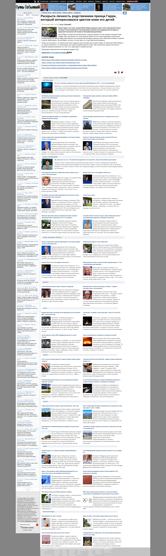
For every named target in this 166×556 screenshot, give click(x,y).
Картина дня (44, 1)
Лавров (27, 45)
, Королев (36, 27)
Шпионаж (91, 1)
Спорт (45, 446)
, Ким (30, 213)
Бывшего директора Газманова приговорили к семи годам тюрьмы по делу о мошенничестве (27, 100)
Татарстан (107, 550)
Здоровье (79, 1)
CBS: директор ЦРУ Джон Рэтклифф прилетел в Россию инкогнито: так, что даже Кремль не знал (27, 415)
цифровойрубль (29, 57)
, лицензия (20, 260)
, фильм (30, 66)
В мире (43, 552)
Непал (26, 192)
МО (26, 18)
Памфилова (28, 313)
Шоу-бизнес (71, 1)
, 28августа (28, 38)
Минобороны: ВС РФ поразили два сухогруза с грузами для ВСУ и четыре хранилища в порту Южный (27, 386)
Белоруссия (107, 552)
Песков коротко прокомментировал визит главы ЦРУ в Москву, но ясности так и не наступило (27, 364)
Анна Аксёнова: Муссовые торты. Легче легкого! (56, 532)
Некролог (105, 1)
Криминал (98, 1)
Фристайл (98, 553)
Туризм (45, 401)
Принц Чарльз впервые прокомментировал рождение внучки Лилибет (65, 68)
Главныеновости (29, 37)
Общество (72, 550)
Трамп (26, 295)
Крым (26, 287)
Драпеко (27, 400)
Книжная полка (120, 1)
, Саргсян (32, 324)
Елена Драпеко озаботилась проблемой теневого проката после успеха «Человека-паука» (27, 404)
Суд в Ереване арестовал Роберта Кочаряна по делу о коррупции (26, 159)
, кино (31, 400)
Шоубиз (45, 282)
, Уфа (35, 251)
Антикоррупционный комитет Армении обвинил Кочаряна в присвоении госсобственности (26, 474)
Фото (42, 553)
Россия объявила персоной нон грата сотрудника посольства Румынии (27, 236)
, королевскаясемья (30, 306)
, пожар (22, 440)
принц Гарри (46, 13)
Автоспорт (98, 552)
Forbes (27, 213)
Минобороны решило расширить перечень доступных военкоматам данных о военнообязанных (27, 111)
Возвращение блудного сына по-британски (95, 241)
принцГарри (28, 305)
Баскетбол (98, 550)
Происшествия (81, 550)
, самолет (35, 429)
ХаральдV (27, 126)
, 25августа (28, 393)
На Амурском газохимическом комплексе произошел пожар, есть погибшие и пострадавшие (27, 443)
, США (31, 45)
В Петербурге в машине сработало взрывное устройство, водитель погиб (27, 227)
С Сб (65, 24)
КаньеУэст (28, 421)
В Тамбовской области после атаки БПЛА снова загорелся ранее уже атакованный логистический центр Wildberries (27, 375)
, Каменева (33, 163)
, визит (33, 409)
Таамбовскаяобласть (31, 369)
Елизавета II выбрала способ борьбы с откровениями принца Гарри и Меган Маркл (69, 65)
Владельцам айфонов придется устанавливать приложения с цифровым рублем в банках (27, 61)
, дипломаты (33, 231)
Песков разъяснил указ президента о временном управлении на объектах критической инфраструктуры (26, 454)
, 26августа (28, 272)
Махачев (27, 163)
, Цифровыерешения (33, 259)
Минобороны (28, 348)
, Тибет (30, 192)
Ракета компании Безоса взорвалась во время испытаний (99, 335)
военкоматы (28, 105)
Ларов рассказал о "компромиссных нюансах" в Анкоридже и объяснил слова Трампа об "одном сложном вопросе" (26, 50)
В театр (56, 555)
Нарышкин (28, 204)
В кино (64, 550)
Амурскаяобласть (30, 439)
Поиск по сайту (133, 1)
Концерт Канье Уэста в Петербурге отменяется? (25, 424)
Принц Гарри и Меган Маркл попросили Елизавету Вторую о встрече (64, 60)
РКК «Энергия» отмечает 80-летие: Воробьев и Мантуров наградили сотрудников (26, 22)
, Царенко (33, 94)
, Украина (35, 45)
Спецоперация (54, 1)
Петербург (28, 116)
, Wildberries (30, 370)
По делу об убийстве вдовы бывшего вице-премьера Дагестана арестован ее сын (26, 168)
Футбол (90, 550)
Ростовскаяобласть (30, 459)
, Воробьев (30, 18)
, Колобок (35, 66)
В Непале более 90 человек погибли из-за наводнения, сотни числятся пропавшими (27, 282)
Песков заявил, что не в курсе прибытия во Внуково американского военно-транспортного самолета (26, 433)
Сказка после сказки (89, 195)
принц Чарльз (67, 13)
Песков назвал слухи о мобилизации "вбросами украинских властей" (25, 484)
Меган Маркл (56, 13)
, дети (29, 287)
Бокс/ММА (91, 555)
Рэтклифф (28, 409)
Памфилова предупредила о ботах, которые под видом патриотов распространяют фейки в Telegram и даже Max (26, 319)
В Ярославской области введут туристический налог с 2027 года (60, 405)
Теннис (90, 553)
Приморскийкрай (29, 241)
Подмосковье (28, 134)
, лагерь (34, 287)
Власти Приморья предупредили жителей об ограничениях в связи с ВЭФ (27, 246)
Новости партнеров (46, 555)
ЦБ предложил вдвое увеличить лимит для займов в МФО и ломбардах (27, 89)
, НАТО (31, 173)
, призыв (34, 105)
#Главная (20, 15)
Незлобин (27, 74)
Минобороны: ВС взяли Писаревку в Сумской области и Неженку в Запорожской (27, 353)
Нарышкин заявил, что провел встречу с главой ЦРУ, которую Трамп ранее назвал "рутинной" (27, 209)
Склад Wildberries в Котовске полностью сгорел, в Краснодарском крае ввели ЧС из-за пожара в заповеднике (27, 343)
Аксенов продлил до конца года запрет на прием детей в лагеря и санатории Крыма (27, 290)
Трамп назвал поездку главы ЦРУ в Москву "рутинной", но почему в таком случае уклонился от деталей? (28, 299)
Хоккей (90, 552)
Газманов (27, 94)
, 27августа (28, 147)
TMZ (77, 49)
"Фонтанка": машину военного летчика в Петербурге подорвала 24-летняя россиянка (27, 121)
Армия (85, 1)
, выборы (34, 313)
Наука (45, 308)
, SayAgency (29, 422)
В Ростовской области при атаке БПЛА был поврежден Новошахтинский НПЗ (27, 464)
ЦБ (25, 86)
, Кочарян (32, 154)
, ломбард (33, 86)
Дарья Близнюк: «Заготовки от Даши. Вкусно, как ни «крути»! (100, 516)
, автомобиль (34, 183)
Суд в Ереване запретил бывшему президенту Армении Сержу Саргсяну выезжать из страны (27, 330)
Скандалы (63, 1)
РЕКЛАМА (31, 527)
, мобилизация (33, 479)
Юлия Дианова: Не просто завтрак (51, 516)
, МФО (28, 86)
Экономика (57, 552)
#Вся (27, 15)
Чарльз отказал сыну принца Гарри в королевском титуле (61, 62)
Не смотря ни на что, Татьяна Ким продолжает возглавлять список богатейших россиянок (26, 217)
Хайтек (45, 355)
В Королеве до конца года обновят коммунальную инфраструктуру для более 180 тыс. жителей (27, 32)
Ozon (26, 251)
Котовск (27, 335)
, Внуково (35, 295)
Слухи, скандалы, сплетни (52, 237)
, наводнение (32, 278)
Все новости (44, 550)
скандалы (77, 13)
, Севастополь (32, 136)
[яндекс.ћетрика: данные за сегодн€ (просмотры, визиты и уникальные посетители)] (27, 530)
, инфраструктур (34, 448)
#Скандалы (35, 15)
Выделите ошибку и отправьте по (55, 77)
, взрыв (33, 116)
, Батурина (35, 213)
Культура (112, 1)
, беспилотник (21, 450)
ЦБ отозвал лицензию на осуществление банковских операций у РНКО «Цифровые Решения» (27, 265)
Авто (78, 552)
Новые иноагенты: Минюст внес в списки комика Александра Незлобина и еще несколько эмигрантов (28, 80)
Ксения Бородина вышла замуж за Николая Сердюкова (57, 286)
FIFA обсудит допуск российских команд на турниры (57, 492)
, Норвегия (34, 126)
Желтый (64, 553)
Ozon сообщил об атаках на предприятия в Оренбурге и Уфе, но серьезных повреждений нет (28, 254)
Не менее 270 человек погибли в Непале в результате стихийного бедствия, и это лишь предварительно (27, 198)
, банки (36, 57)
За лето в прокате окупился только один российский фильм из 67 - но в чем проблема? (27, 70)
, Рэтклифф (34, 204)
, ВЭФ (36, 241)
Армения (27, 154)
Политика (57, 550)
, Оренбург (31, 251)
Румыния (27, 231)
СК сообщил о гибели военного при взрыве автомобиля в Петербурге (27, 188)
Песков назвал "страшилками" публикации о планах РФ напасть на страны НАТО (27, 178)
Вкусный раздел (48, 511)
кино (26, 66)
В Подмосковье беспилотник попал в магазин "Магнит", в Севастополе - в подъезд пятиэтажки (26, 140)
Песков (27, 173)
